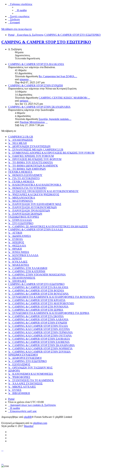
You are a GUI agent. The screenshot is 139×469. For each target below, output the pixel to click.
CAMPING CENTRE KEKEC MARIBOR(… (64, 97)
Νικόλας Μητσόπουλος (32, 122)
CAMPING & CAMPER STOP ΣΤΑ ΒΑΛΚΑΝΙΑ (36, 64)
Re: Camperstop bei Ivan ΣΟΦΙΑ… (58, 76)
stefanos (24, 100)
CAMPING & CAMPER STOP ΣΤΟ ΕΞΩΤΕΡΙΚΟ (46, 42)
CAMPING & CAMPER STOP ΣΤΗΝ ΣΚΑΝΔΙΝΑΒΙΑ (39, 106)
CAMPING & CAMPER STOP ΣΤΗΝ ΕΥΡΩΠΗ (35, 85)
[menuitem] (21, 10)
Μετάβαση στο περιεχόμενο (16, 29)
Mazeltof (28, 426)
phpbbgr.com (40, 423)
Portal (11, 34)
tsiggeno (24, 79)
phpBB (28, 416)
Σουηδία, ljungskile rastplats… (55, 119)
